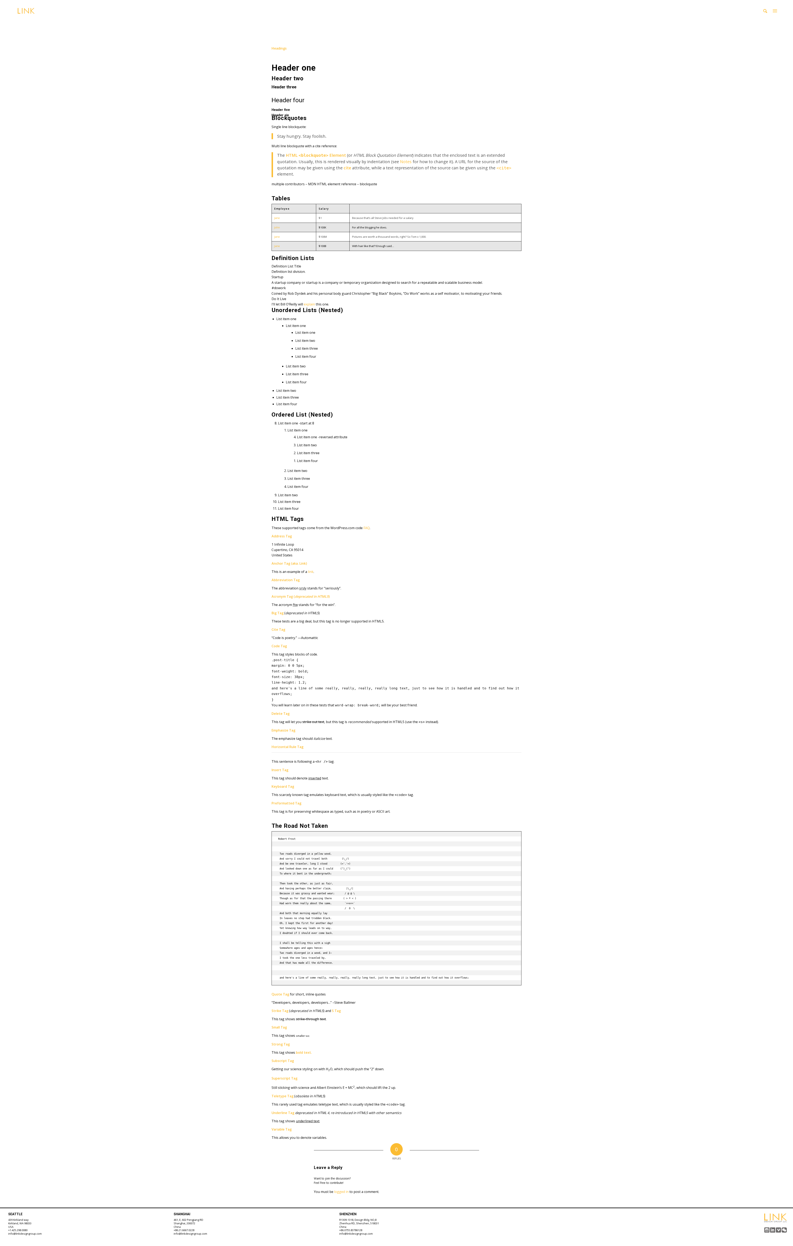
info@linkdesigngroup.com (25, 1233)
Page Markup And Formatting (326, 21)
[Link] (26, 10)
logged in (341, 1191)
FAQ (366, 528)
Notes (406, 161)
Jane (277, 218)
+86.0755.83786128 (350, 1230)
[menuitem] (765, 10)
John (277, 227)
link (310, 571)
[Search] (765, 10)
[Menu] (775, 11)
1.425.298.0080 (18, 1230)
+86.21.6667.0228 (184, 1230)
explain (309, 304)
